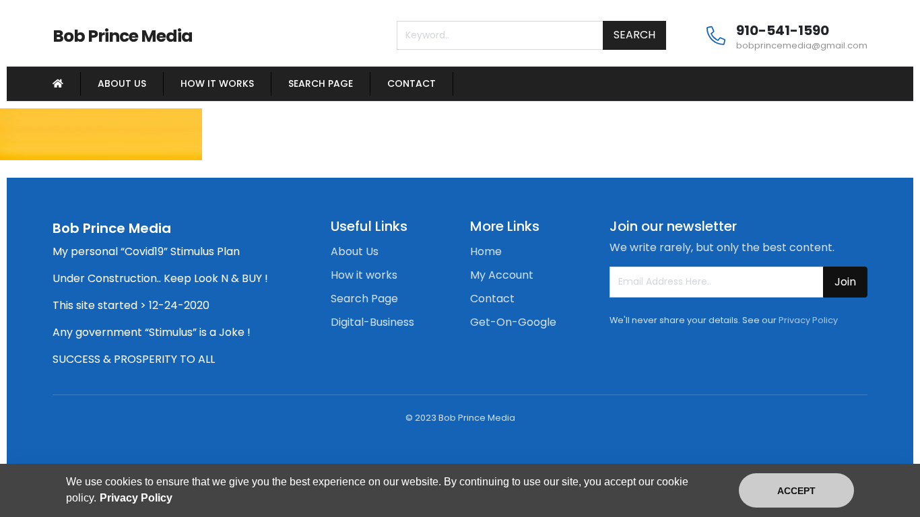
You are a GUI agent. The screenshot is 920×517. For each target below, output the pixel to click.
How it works (217, 83)
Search (634, 34)
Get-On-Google (513, 322)
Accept (796, 490)
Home (486, 251)
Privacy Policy (808, 320)
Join (845, 281)
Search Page (320, 83)
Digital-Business (372, 322)
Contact (411, 83)
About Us (122, 83)
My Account (501, 275)
